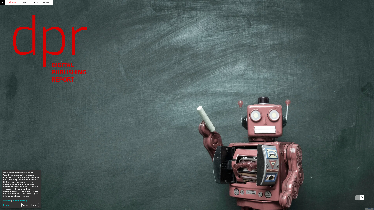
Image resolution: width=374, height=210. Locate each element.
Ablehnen (25, 205)
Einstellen (6, 205)
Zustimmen (34, 205)
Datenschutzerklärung (19, 201)
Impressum (7, 201)
